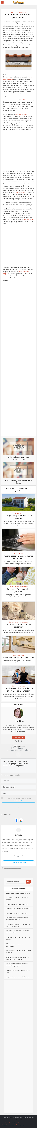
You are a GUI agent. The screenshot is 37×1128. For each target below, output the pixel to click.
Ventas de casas (19, 553)
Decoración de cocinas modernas (18, 657)
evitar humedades (20, 192)
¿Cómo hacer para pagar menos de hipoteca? (18, 557)
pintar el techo (28, 219)
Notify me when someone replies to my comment (19, 798)
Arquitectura (18, 513)
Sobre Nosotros (19, 1125)
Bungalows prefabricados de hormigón (18, 516)
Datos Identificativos (11, 1123)
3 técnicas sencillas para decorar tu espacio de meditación (18, 689)
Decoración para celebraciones (18, 586)
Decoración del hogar (18, 686)
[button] (21, 820)
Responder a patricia (19, 862)
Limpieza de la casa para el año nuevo (18, 977)
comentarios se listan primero (18, 750)
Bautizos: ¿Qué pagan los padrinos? (18, 590)
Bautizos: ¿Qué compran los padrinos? (18, 625)
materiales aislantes (21, 114)
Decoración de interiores (18, 12)
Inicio (2, 1123)
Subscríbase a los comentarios (12, 868)
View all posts (18, 737)
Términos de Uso (22, 1123)
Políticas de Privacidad (7, 1125)
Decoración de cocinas (18, 655)
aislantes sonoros (28, 100)
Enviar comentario (18, 801)
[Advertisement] (18, 150)
